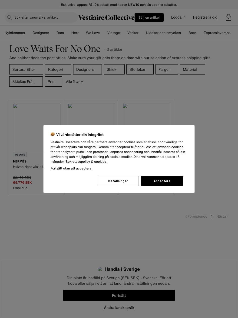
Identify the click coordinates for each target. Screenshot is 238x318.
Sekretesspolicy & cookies (86, 161)
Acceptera (162, 181)
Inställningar (118, 181)
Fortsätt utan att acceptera (70, 168)
